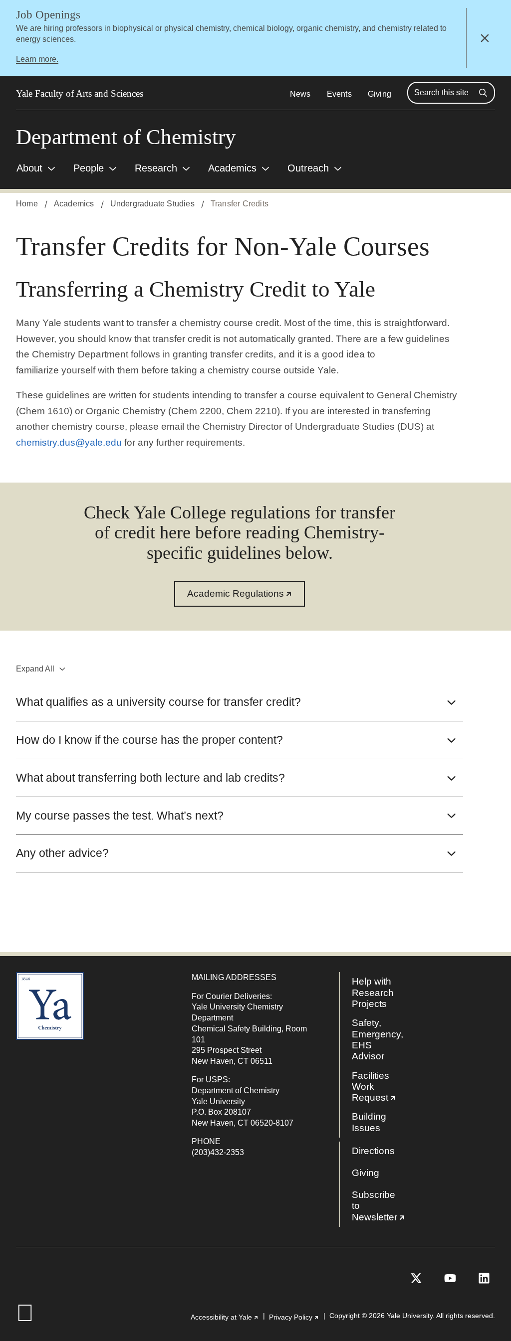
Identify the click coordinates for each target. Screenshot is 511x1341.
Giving (379, 94)
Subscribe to (384, 1208)
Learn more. (37, 59)
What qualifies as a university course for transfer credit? (158, 701)
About (29, 168)
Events (339, 94)
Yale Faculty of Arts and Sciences (79, 93)
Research (156, 168)
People (88, 168)
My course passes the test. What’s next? (120, 815)
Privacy (294, 1317)
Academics (232, 168)
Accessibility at (225, 1317)
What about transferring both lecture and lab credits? (150, 777)
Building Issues (369, 1122)
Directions (373, 1151)
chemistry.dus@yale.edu (69, 442)
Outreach (308, 168)
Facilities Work (384, 1089)
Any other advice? (62, 852)
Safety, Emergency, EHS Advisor (377, 1039)
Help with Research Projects (373, 992)
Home (27, 203)
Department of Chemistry (126, 137)
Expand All (35, 669)
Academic (246, 597)
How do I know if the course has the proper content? (149, 739)
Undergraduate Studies (152, 203)
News (300, 94)
